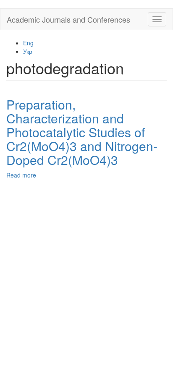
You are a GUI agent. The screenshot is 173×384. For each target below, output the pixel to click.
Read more (21, 175)
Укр (27, 51)
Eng (28, 43)
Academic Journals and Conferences (68, 19)
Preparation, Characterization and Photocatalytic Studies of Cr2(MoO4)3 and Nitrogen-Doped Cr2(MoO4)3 (81, 132)
